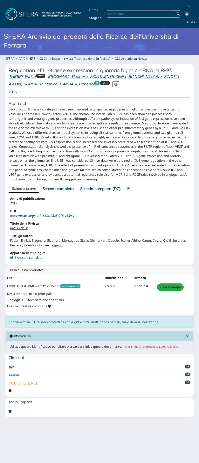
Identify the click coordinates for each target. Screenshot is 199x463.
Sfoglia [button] (94, 18)
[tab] (129, 189)
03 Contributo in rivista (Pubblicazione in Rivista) (74, 58)
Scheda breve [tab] (24, 188)
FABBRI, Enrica (22, 76)
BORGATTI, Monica (40, 84)
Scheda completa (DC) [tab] (100, 188)
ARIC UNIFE (27, 58)
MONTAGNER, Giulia (108, 76)
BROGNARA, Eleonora (67, 76)
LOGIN (190, 22)
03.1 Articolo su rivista (130, 58)
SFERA (9, 58)
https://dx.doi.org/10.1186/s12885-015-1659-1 (42, 216)
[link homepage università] (43, 14)
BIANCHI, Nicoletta (144, 76)
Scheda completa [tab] (58, 188)
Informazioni (22, 336)
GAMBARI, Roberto (76, 84)
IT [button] (186, 6)
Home (93, 10)
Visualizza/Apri (170, 287)
